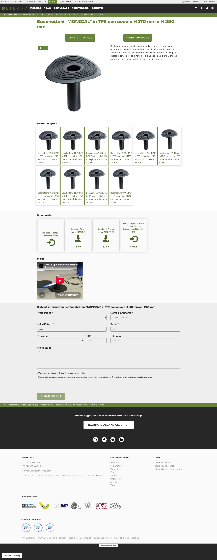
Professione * (45, 313)
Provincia (42, 336)
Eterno (113, 472)
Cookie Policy (75, 538)
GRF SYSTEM (30, 2)
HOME (53, 2)
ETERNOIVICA (6, 2)
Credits (87, 538)
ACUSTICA (83, 2)
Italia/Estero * (45, 324)
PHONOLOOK (71, 2)
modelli (35, 8)
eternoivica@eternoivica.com (36, 471)
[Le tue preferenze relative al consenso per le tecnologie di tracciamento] (12, 555)
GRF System (116, 466)
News (47, 8)
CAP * (89, 336)
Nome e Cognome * (121, 313)
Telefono (115, 336)
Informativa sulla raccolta (108, 545)
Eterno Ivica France (164, 466)
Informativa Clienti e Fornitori (52, 538)
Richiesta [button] (42, 347)
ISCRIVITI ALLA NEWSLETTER (108, 424)
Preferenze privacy (102, 538)
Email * (114, 324)
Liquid (113, 476)
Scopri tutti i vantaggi (80, 38)
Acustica (114, 482)
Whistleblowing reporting (126, 538)
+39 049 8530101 (32, 463)
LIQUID (61, 2)
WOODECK (42, 2)
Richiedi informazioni (138, 38)
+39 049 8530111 (33, 466)
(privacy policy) (80, 373)
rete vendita (80, 8)
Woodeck (115, 469)
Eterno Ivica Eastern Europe (169, 469)
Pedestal (114, 463)
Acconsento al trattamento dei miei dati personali (62, 373)
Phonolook (115, 479)
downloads (61, 8)
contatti (97, 8)
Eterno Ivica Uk (162, 463)
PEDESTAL (19, 2)
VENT (91, 2)
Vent (112, 485)
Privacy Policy (28, 538)
